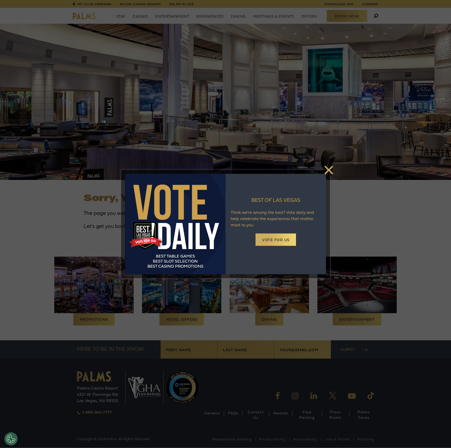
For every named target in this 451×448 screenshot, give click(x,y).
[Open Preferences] (10, 438)
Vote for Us (275, 240)
